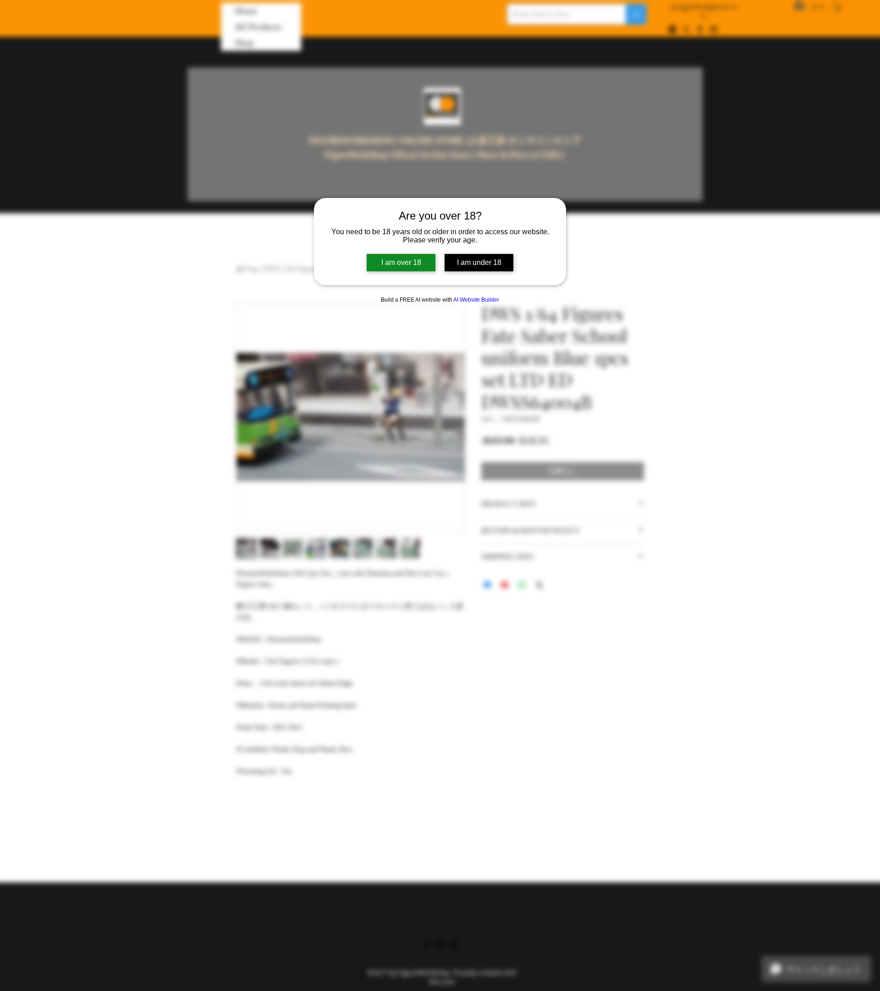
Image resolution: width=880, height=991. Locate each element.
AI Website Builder (476, 300)
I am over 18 (401, 262)
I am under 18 (479, 262)
